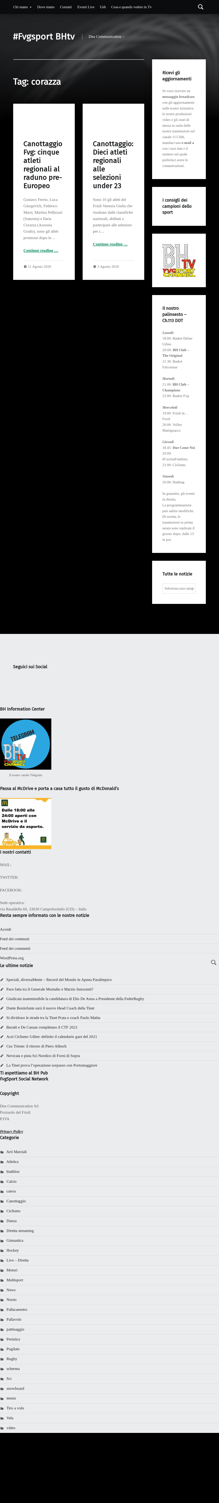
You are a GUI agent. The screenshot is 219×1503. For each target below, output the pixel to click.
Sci (9, 1378)
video (11, 1428)
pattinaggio (15, 1329)
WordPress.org (12, 958)
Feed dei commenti (15, 948)
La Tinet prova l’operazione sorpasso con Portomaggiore (51, 1065)
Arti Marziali (16, 1152)
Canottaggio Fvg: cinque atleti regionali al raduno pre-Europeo (42, 165)
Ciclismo (14, 1211)
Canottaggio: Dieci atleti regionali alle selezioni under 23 (113, 165)
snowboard (15, 1388)
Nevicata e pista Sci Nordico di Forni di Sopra (43, 1056)
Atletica (12, 1162)
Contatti (66, 7)
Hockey (13, 1250)
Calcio (12, 1181)
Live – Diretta (18, 1260)
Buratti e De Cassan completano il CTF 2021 (42, 1027)
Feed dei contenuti (14, 939)
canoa (11, 1191)
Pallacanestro (17, 1309)
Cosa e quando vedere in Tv (131, 7)
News (11, 1290)
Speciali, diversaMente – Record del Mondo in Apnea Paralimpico (59, 980)
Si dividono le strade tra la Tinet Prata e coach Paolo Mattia (53, 1018)
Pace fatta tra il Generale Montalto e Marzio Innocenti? (49, 989)
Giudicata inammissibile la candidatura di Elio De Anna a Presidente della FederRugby (75, 999)
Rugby (12, 1359)
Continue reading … (40, 250)
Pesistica (13, 1339)
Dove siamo (46, 7)
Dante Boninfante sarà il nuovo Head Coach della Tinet (50, 1008)
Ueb (103, 7)
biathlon (13, 1171)
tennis (11, 1398)
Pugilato (13, 1349)
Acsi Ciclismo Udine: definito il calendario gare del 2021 (51, 1037)
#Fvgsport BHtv (44, 36)
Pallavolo (14, 1319)
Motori (12, 1270)
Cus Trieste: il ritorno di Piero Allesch (36, 1046)
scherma (13, 1369)
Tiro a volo (15, 1408)
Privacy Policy (11, 1131)
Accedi (5, 929)
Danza (12, 1221)
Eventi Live (85, 7)
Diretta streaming (20, 1231)
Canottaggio (16, 1201)
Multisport (15, 1280)
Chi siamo (20, 7)
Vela (10, 1418)
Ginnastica (15, 1240)
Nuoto (12, 1299)
